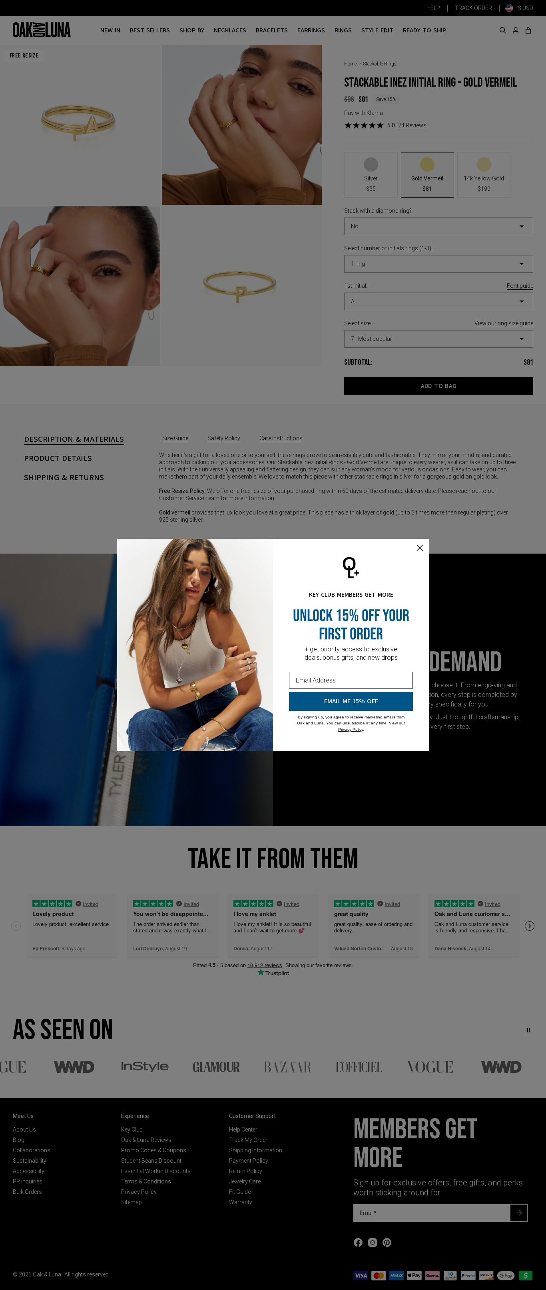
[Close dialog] (420, 548)
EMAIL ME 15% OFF (351, 701)
